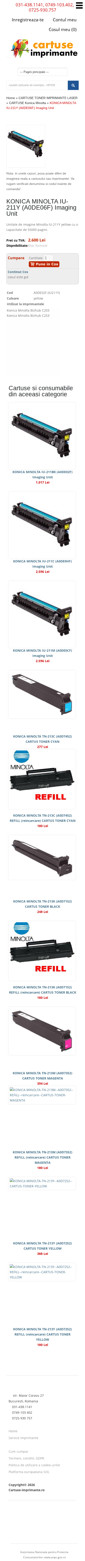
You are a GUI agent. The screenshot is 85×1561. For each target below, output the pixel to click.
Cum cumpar (18, 1451)
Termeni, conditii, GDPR (26, 1458)
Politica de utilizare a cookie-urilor (34, 1465)
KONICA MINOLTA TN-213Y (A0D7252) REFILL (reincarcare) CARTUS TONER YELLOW (42, 1334)
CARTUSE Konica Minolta (27, 103)
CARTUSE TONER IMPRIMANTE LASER (48, 98)
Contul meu (64, 20)
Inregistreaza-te (28, 20)
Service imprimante (23, 1438)
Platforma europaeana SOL (29, 1472)
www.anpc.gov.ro (55, 1557)
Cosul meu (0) (62, 29)
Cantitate (36, 258)
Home (10, 98)
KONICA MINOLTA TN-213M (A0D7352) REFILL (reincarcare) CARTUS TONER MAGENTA (42, 1157)
